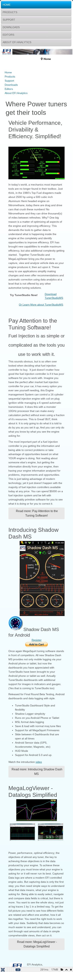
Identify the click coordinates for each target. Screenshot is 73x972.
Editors (8, 34)
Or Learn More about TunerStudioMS (41, 304)
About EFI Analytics (17, 42)
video (39, 761)
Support (9, 19)
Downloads (11, 27)
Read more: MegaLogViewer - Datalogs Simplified (36, 944)
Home (6, 4)
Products (10, 12)
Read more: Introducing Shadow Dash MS (36, 771)
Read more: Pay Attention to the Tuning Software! (36, 513)
